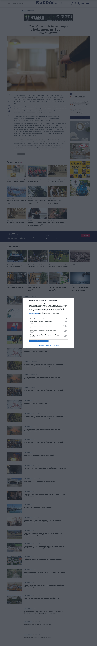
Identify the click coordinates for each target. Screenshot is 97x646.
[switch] (65, 321)
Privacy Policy (56, 345)
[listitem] (48, 318)
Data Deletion (41, 345)
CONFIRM (39, 340)
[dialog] (48, 323)
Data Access (48, 345)
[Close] (71, 300)
